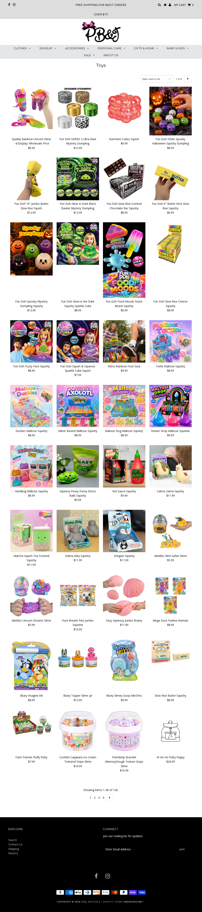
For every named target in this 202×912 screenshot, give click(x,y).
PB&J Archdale (90, 901)
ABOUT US (110, 55)
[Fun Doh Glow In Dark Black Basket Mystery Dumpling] (78, 179)
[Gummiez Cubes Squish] (124, 108)
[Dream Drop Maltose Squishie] (170, 406)
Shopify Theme (113, 901)
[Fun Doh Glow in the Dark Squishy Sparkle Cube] (78, 243)
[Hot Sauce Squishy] (124, 466)
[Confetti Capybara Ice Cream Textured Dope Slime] (78, 731)
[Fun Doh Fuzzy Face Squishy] (31, 341)
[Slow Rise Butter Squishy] (170, 652)
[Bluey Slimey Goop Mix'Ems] (124, 660)
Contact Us (15, 844)
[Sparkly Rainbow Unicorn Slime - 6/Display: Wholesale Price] (31, 108)
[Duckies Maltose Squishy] (31, 406)
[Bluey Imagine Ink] (31, 665)
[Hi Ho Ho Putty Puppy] (170, 732)
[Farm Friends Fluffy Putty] (31, 723)
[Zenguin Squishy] (124, 531)
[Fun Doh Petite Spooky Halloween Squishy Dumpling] (170, 111)
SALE (87, 55)
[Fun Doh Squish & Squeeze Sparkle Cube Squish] (78, 341)
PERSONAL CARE (109, 48)
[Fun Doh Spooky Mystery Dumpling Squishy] (31, 248)
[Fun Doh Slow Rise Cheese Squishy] (170, 243)
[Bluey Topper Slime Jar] (78, 660)
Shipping (13, 849)
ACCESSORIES (75, 48)
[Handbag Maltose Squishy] (31, 466)
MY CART (184, 5)
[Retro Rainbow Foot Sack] (124, 341)
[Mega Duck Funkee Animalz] (170, 595)
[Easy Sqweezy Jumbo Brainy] (124, 595)
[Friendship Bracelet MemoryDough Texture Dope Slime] (124, 731)
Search (12, 840)
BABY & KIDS (176, 48)
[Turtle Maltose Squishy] (170, 341)
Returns (13, 853)
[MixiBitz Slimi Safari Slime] (170, 531)
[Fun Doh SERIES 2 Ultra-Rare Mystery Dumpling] (78, 108)
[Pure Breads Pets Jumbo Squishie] (78, 595)
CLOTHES (20, 48)
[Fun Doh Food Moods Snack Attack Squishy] (124, 260)
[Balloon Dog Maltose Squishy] (124, 406)
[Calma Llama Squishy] (170, 466)
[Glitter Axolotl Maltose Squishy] (78, 406)
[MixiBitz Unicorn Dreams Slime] (31, 595)
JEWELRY (46, 48)
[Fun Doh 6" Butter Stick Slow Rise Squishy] (170, 179)
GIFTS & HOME (144, 48)
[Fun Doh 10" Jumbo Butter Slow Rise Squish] (31, 179)
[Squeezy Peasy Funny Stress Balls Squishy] (78, 466)
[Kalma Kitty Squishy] (78, 531)
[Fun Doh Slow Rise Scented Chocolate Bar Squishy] (124, 179)
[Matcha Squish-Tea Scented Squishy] (31, 531)
